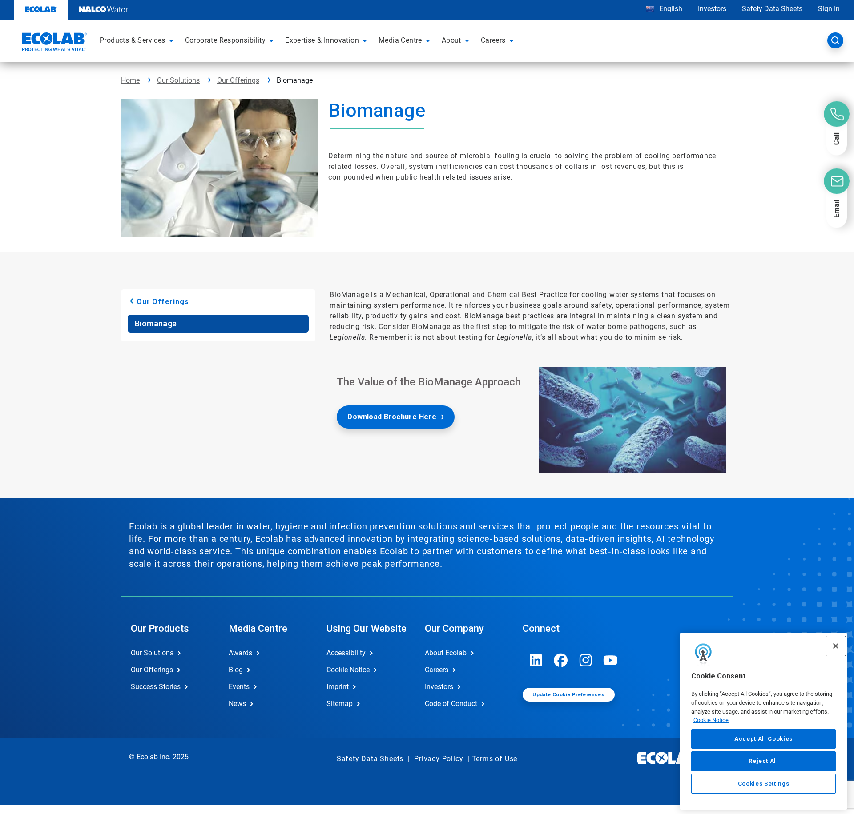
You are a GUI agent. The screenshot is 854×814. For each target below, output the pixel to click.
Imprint (337, 686)
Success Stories (156, 686)
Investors (712, 8)
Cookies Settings (764, 783)
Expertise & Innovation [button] (322, 40)
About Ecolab (446, 653)
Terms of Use (495, 758)
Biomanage (156, 323)
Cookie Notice (711, 720)
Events (239, 686)
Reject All (763, 761)
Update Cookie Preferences (568, 695)
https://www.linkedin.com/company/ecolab (536, 660)
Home (130, 80)
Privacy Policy (438, 758)
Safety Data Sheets (772, 8)
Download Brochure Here (391, 417)
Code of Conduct (451, 703)
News (237, 703)
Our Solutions (178, 80)
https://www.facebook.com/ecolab (561, 660)
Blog (236, 670)
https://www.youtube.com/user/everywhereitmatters (611, 660)
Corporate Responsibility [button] (225, 40)
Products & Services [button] (132, 40)
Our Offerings (238, 80)
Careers (436, 670)
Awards (240, 653)
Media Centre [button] (400, 40)
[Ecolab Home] (53, 43)
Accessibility (346, 653)
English (669, 8)
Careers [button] (493, 40)
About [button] (451, 40)
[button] (172, 40)
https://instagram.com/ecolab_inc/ (586, 660)
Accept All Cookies (763, 738)
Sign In (829, 8)
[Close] (836, 646)
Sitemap (339, 703)
